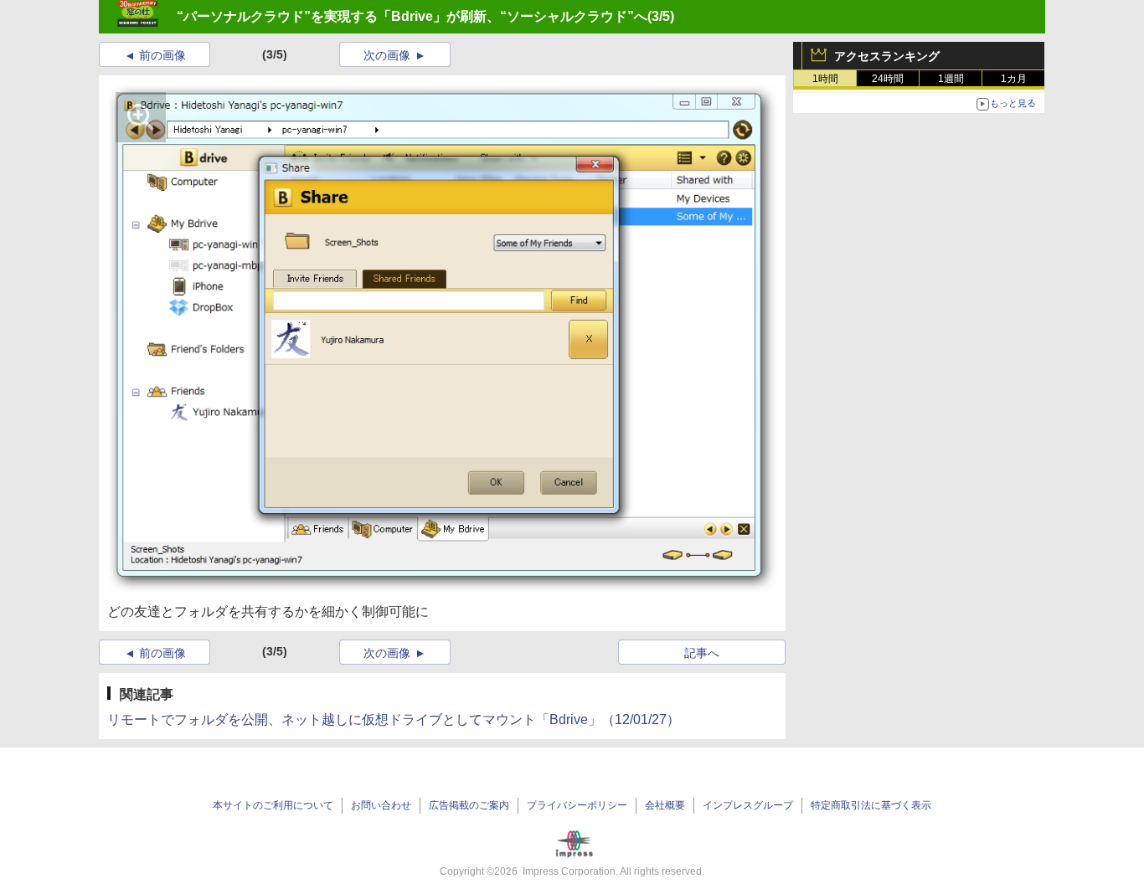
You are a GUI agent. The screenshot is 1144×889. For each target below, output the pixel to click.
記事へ (701, 653)
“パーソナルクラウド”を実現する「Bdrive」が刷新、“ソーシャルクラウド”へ (412, 16)
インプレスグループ (748, 805)
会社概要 (665, 805)
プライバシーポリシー (577, 805)
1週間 (951, 79)
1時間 (825, 79)
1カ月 (1014, 79)
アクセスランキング (887, 56)
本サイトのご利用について (273, 805)
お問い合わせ (381, 805)
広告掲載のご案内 (469, 805)
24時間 (888, 79)
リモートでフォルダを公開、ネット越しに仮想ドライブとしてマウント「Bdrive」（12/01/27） (393, 719)
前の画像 (162, 55)
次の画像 (386, 55)
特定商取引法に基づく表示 (871, 805)
